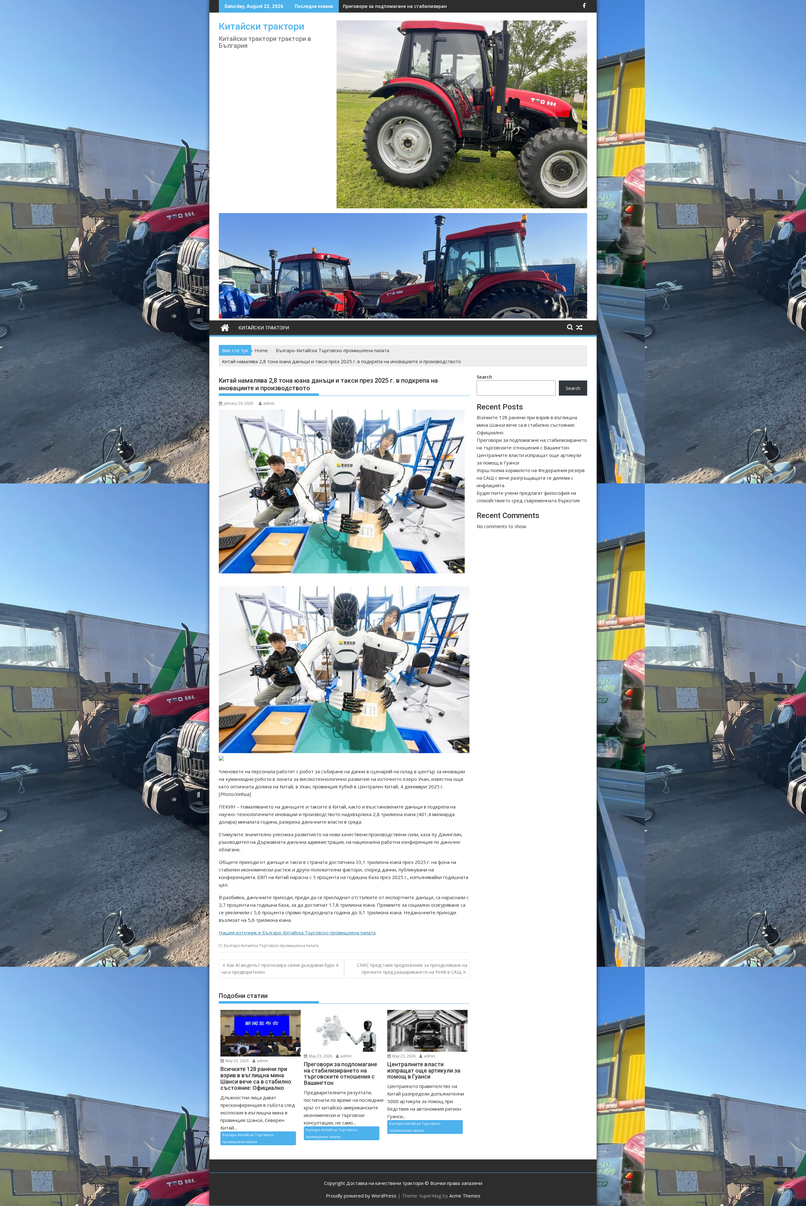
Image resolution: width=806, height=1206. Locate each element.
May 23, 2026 (236, 1060)
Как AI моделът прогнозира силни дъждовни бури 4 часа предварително (279, 968)
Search (484, 377)
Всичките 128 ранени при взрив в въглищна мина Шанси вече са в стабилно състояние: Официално (527, 425)
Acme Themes (464, 1195)
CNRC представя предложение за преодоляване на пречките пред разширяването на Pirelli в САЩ (412, 968)
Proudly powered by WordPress (361, 1195)
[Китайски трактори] (403, 316)
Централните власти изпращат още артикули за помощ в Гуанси (419, 6)
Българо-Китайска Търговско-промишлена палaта (271, 945)
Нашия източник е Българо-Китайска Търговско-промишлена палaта (297, 932)
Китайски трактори (261, 26)
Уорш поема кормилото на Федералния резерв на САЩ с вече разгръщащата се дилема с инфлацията (531, 477)
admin (269, 403)
